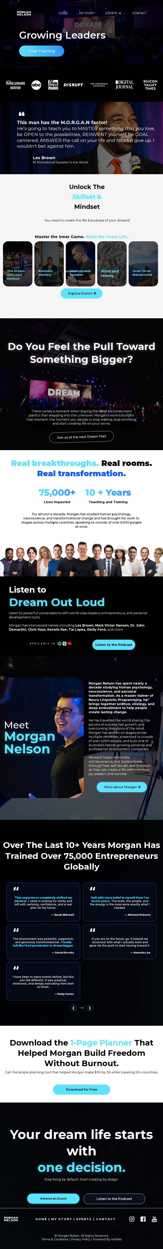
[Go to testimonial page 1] (80, 1045)
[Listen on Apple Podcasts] (64, 643)
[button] (119, 13)
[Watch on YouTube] (69, 643)
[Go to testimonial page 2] (82, 1045)
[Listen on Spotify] (59, 643)
